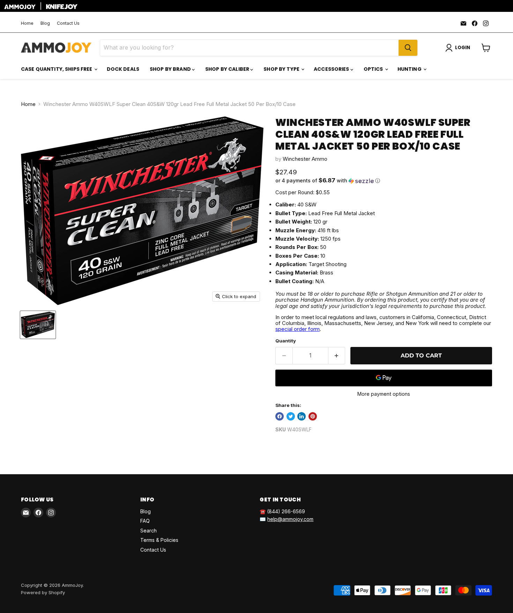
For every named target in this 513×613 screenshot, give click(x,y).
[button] (383, 180)
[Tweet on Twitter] (291, 416)
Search (148, 530)
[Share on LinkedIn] (301, 416)
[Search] (408, 48)
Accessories (332, 69)
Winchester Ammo (305, 159)
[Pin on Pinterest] (312, 416)
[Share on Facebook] (279, 416)
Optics (374, 69)
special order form (297, 329)
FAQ (145, 521)
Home (27, 23)
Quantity (285, 340)
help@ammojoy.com (290, 519)
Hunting (410, 69)
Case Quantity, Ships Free (57, 69)
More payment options (383, 394)
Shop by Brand (171, 69)
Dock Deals (123, 69)
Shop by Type (281, 69)
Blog (45, 23)
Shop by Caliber (227, 69)
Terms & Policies (159, 540)
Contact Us (68, 23)
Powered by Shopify (43, 592)
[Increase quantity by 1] (336, 355)
